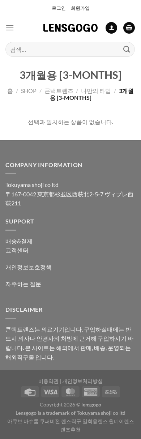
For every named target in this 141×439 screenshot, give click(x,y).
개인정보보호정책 (28, 267)
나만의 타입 (96, 90)
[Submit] (127, 49)
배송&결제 (19, 241)
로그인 (59, 8)
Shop (29, 90)
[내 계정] (111, 28)
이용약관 (48, 381)
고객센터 (17, 250)
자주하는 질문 (23, 283)
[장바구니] (129, 28)
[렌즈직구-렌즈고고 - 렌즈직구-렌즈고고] (70, 28)
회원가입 (80, 8)
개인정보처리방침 (82, 381)
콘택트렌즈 (58, 90)
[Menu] (9, 28)
